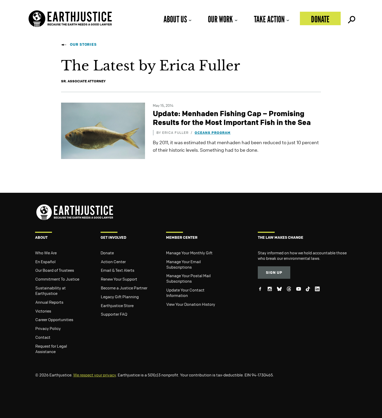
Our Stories (83, 44)
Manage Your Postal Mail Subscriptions (188, 278)
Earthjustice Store (117, 305)
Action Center (113, 261)
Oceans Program (212, 132)
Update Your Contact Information (185, 292)
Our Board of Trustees (54, 270)
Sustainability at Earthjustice (50, 290)
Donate (320, 19)
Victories (43, 311)
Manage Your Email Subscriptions (183, 264)
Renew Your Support (119, 279)
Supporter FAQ (114, 314)
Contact (42, 337)
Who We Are (46, 252)
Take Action (269, 19)
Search (351, 18)
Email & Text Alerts (117, 270)
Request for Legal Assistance (51, 348)
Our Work (220, 19)
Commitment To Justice (57, 279)
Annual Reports (49, 302)
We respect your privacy (94, 374)
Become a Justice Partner (124, 287)
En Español (45, 261)
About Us (175, 19)
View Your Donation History (190, 304)
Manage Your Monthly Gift (189, 252)
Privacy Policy (48, 328)
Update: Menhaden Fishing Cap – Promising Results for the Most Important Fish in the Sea (232, 118)
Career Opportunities (54, 319)
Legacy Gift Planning (120, 296)
